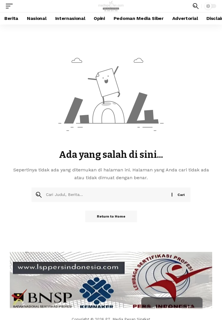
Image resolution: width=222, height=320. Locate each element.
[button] (11, 6)
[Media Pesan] (111, 6)
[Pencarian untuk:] (107, 195)
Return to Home (111, 216)
